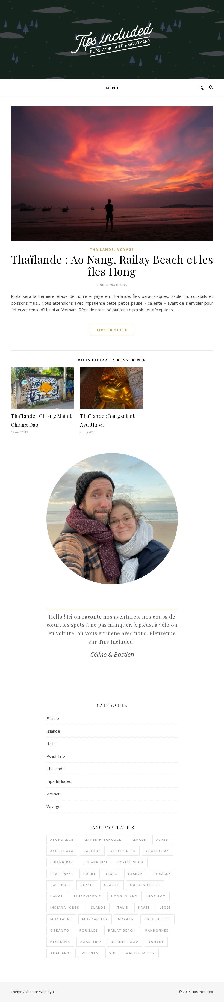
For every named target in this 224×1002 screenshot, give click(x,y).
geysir (87, 885)
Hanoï (56, 896)
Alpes (162, 839)
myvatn (126, 919)
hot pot (157, 896)
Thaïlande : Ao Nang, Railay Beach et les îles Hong (112, 265)
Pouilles (88, 930)
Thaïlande (102, 249)
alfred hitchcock (103, 839)
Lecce (165, 907)
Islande (53, 731)
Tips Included (59, 781)
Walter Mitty (140, 953)
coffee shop (130, 862)
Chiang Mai (95, 862)
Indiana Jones (64, 907)
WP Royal (47, 991)
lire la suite (112, 329)
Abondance (61, 839)
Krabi (143, 907)
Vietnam (54, 793)
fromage (162, 874)
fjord (112, 874)
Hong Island (124, 896)
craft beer (61, 874)
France (52, 718)
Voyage (125, 249)
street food (124, 941)
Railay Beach (121, 930)
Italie (51, 743)
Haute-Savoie (87, 896)
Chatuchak (157, 851)
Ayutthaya (61, 851)
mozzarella (95, 919)
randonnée (157, 930)
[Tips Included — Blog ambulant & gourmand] (112, 40)
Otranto (59, 930)
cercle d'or (123, 851)
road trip (90, 941)
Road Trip (55, 756)
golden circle (145, 885)
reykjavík (60, 941)
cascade (92, 851)
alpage (139, 839)
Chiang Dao (62, 862)
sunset (156, 941)
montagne (61, 919)
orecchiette (157, 919)
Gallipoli (60, 885)
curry (89, 874)
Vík (112, 953)
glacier (112, 885)
